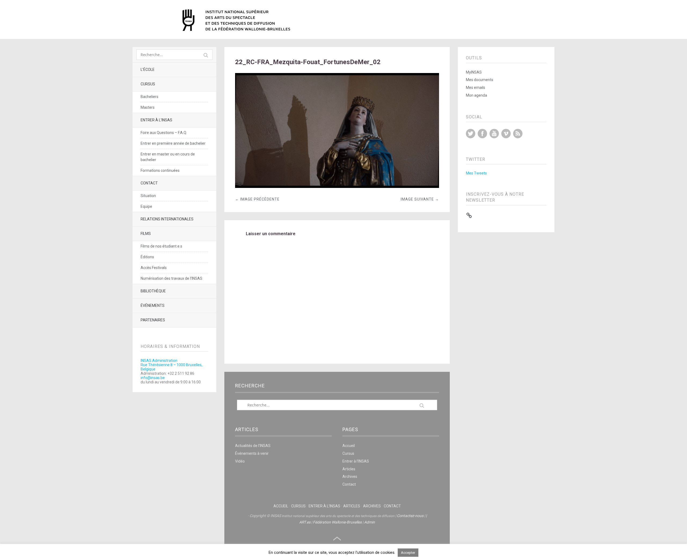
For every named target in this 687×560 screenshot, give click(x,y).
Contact (149, 183)
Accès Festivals (154, 268)
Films (146, 233)
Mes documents (479, 80)
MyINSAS (474, 72)
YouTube (494, 133)
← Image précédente (257, 199)
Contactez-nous (410, 516)
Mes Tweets (476, 173)
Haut (337, 538)
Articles (348, 469)
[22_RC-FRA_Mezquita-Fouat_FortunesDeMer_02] (337, 186)
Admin (369, 522)
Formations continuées (160, 170)
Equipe (146, 206)
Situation (148, 196)
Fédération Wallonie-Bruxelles (337, 522)
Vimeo (506, 133)
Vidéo (240, 461)
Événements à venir (252, 453)
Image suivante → (420, 199)
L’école (148, 69)
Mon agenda (476, 95)
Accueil (348, 445)
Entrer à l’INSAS (156, 120)
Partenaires (153, 320)
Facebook (482, 133)
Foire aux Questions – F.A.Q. (164, 132)
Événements (153, 305)
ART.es (304, 522)
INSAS (236, 20)
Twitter (470, 133)
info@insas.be (153, 378)
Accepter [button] (408, 553)
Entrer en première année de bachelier (173, 143)
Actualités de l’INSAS (253, 445)
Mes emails (475, 87)
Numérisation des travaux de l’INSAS (171, 278)
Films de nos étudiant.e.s (161, 246)
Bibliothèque (153, 291)
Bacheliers (149, 96)
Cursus (148, 84)
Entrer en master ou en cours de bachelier (168, 157)
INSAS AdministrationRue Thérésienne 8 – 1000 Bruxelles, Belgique (171, 364)
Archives (349, 476)
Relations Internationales (167, 219)
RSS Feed (517, 133)
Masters (148, 107)
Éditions (147, 257)
